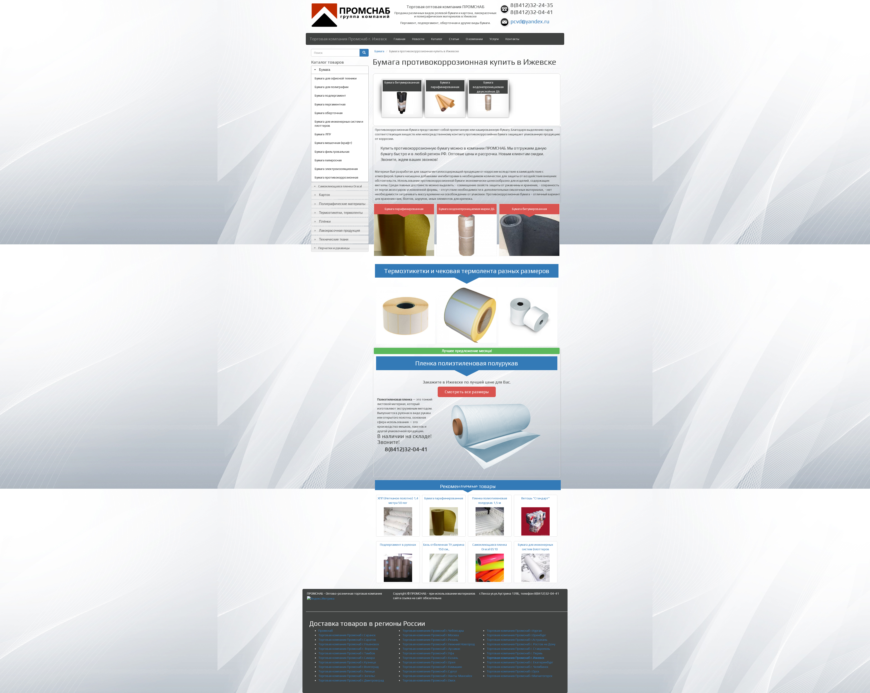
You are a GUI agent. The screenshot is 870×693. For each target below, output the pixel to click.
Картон (324, 195)
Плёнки (325, 221)
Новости (418, 39)
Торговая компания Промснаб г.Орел (428, 662)
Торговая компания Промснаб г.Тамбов (346, 653)
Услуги (494, 39)
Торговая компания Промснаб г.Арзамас (431, 648)
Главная (399, 39)
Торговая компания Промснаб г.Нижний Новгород (438, 644)
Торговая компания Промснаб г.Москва (430, 635)
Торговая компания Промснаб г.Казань (430, 658)
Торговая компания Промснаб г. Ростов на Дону (521, 644)
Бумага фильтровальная (332, 151)
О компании (474, 39)
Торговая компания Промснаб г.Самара (346, 658)
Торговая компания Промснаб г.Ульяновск (348, 644)
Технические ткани (333, 239)
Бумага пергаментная (330, 104)
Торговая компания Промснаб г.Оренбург (516, 635)
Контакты (512, 39)
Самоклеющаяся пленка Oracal (340, 186)
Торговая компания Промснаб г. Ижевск (348, 38)
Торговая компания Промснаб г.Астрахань (517, 639)
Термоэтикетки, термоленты (341, 212)
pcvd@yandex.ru (529, 21)
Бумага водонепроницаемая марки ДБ (467, 209)
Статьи (454, 39)
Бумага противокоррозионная (336, 177)
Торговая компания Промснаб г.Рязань (430, 639)
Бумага (324, 69)
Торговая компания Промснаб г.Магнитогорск (519, 676)
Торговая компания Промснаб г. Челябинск (517, 667)
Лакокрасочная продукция (339, 230)
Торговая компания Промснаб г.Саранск (347, 635)
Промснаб (325, 630)
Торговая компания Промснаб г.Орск (513, 671)
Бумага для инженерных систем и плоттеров (339, 123)
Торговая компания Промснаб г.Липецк (346, 671)
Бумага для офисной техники (336, 78)
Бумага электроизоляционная (336, 169)
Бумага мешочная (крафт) (333, 143)
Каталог (436, 39)
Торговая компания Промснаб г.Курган (514, 630)
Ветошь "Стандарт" (535, 498)
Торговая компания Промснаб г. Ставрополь (518, 648)
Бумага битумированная (401, 82)
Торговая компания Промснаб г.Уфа (428, 653)
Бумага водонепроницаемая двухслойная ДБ (488, 87)
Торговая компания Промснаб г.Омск (428, 680)
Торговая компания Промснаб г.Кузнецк (347, 662)
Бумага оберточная (329, 113)
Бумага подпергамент (330, 95)
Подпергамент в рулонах (398, 544)
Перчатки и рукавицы (334, 248)
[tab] (340, 70)
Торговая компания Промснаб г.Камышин (432, 667)
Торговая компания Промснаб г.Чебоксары (433, 630)
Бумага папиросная (328, 160)
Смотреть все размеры (467, 391)
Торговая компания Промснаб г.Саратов (347, 639)
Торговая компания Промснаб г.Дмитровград (351, 680)
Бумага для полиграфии (331, 87)
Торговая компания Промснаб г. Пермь (515, 653)
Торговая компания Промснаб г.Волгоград (348, 667)
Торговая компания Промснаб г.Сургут (429, 671)
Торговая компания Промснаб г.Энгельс (346, 676)
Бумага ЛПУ (323, 134)
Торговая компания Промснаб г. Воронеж (348, 648)
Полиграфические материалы (342, 204)
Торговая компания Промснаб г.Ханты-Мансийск (437, 676)
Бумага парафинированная (404, 209)
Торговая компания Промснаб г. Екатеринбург (520, 662)
